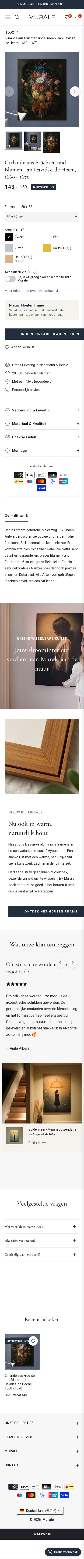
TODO (9, 32)
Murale (48, 1520)
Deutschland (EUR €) (41, 1511)
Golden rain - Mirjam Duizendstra (52, 1129)
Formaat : (18, 207)
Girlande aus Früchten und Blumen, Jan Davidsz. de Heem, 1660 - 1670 (21, 1382)
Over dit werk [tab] (16, 516)
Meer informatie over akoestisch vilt (32, 291)
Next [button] (75, 91)
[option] (42, 89)
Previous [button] (9, 91)
